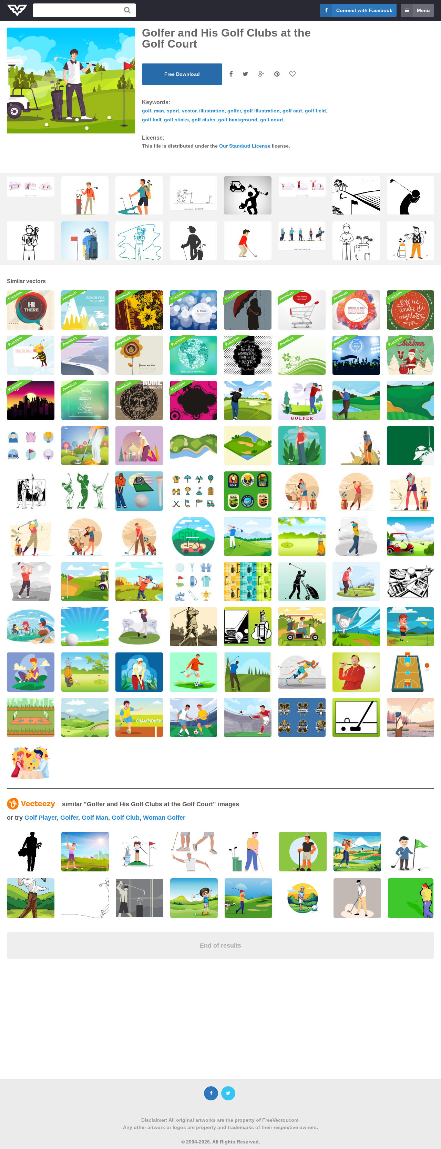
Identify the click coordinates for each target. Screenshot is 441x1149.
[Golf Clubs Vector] (247, 626)
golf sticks (176, 119)
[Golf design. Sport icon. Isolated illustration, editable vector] (247, 201)
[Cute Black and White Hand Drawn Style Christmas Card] (247, 355)
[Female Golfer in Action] (85, 536)
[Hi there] (193, 309)
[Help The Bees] (30, 355)
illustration (212, 110)
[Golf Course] (193, 536)
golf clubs (203, 119)
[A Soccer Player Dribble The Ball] (193, 717)
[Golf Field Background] (410, 400)
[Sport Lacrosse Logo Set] (302, 717)
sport (173, 110)
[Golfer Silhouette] (302, 581)
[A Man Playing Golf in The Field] (356, 445)
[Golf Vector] (302, 536)
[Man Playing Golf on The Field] (30, 581)
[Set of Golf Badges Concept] (247, 490)
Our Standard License (244, 146)
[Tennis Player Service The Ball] (139, 717)
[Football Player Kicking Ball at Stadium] (247, 717)
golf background (237, 119)
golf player (40, 817)
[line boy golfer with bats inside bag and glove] (30, 253)
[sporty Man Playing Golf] (356, 400)
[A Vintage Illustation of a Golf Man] (139, 898)
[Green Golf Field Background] (85, 717)
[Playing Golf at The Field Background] (85, 445)
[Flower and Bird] (139, 355)
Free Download (182, 74)
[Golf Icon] (356, 717)
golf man (95, 817)
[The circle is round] (193, 400)
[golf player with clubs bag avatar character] (356, 246)
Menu (423, 10)
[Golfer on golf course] (85, 255)
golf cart (292, 110)
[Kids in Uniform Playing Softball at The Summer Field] (30, 626)
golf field (315, 110)
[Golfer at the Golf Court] (247, 400)
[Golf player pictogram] (193, 246)
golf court (271, 119)
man (159, 110)
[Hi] (30, 309)
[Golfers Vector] (85, 490)
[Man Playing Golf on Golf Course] (139, 581)
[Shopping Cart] (302, 309)
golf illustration (262, 110)
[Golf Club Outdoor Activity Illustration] (356, 626)
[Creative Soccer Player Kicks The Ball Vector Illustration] (193, 671)
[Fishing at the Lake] (410, 717)
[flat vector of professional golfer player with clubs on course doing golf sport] (302, 235)
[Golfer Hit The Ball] (139, 626)
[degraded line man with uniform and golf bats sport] (139, 246)
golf (146, 110)
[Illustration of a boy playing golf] (194, 898)
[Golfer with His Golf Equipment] (139, 445)
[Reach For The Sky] (85, 309)
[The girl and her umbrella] (247, 309)
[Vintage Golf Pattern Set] (247, 581)
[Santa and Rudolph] (410, 355)
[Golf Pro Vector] (356, 671)
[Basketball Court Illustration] (410, 671)
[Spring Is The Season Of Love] (85, 400)
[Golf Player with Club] (247, 246)
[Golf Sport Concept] (30, 536)
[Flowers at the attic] (139, 309)
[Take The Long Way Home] (85, 355)
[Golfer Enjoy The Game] (302, 400)
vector (189, 110)
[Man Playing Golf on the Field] (247, 536)
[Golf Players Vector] (30, 490)
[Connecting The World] (356, 309)
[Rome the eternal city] (139, 400)
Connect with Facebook (364, 10)
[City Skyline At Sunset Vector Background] (30, 400)
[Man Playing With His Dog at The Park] (30, 671)
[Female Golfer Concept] (302, 490)
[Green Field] (302, 355)
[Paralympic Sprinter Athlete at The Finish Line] (302, 671)
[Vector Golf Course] (85, 671)
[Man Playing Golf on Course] (356, 581)
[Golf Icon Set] (30, 445)
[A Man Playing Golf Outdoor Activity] (410, 626)
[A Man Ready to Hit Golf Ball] (139, 671)
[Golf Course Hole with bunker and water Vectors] (193, 445)
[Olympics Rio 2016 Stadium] (356, 355)
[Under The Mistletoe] (410, 309)
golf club (126, 817)
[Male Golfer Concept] (356, 490)
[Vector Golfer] (410, 445)
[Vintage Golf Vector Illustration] (247, 671)
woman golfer (164, 817)
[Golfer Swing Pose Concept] (356, 536)
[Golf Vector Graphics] (410, 581)
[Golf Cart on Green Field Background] (85, 581)
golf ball (151, 119)
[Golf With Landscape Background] (85, 626)
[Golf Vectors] (139, 490)
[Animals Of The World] (193, 355)
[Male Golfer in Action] (139, 536)
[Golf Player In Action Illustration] (193, 626)
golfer (234, 110)
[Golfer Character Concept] (302, 445)
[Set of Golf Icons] (193, 581)
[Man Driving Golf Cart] (302, 626)
